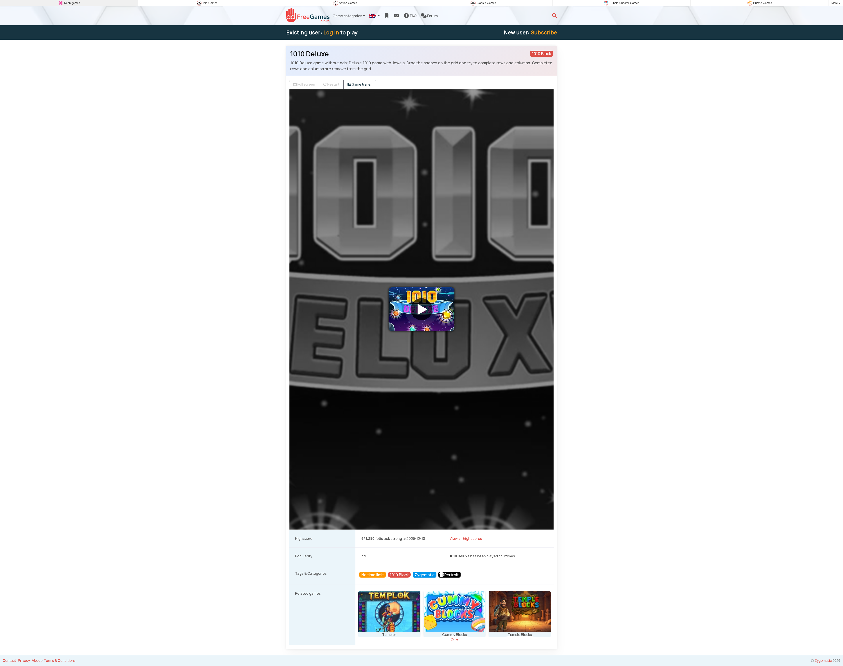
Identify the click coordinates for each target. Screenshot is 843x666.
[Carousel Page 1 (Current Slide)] (452, 639)
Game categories (347, 15)
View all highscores (466, 538)
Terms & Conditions (60, 660)
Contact (9, 660)
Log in (331, 32)
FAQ (413, 15)
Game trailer (361, 84)
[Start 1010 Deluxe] (421, 309)
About (37, 660)
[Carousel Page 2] (457, 639)
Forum (432, 15)
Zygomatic (823, 660)
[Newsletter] (396, 15)
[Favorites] (386, 15)
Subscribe (544, 32)
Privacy (24, 660)
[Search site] (554, 15)
